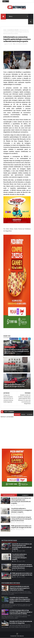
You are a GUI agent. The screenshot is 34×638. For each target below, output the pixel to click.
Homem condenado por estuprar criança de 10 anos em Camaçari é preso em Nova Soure (21, 518)
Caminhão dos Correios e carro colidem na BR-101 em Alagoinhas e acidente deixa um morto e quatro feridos (19, 600)
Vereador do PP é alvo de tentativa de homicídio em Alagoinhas (20, 622)
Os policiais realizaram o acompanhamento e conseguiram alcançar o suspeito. (14, 368)
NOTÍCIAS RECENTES (8, 495)
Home (4, 30)
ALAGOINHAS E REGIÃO (13, 30)
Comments (25, 495)
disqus (23, 414)
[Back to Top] (17, 634)
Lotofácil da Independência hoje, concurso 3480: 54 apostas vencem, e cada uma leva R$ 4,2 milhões (20, 612)
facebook (29, 414)
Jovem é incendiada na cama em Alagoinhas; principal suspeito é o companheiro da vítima (19, 588)
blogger (17, 414)
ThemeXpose (20, 636)
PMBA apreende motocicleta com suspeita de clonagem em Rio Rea (14, 385)
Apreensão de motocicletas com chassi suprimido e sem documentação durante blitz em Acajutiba (16, 351)
